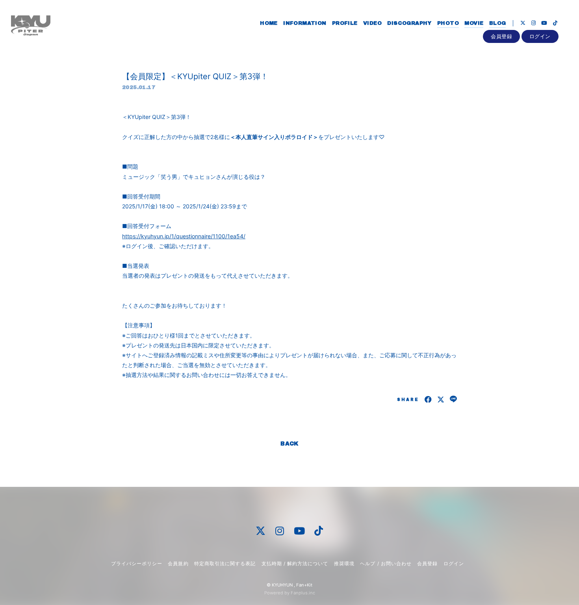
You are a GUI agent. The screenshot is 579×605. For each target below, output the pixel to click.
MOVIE (473, 23)
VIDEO (372, 23)
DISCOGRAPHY (409, 23)
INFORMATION (304, 23)
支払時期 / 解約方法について (295, 563)
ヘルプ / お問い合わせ (385, 563)
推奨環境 (344, 563)
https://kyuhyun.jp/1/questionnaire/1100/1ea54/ (183, 236)
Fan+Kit (304, 585)
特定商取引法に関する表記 (225, 563)
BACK (289, 444)
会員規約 (178, 563)
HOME (269, 23)
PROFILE (345, 23)
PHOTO (448, 23)
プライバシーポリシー (136, 563)
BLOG (497, 23)
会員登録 (501, 36)
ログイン (540, 36)
